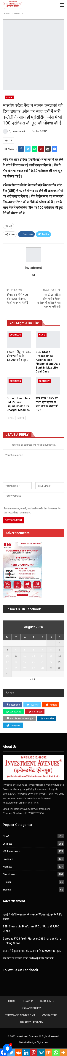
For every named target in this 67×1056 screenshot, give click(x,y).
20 (33, 661)
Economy (44, 381)
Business (15, 335)
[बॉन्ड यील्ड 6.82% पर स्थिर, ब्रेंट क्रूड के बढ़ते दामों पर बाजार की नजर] (48, 385)
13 (33, 655)
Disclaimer (47, 1001)
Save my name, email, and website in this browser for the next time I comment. (32, 510)
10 (7, 655)
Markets (7, 866)
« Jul (32, 679)
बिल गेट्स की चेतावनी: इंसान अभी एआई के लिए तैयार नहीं (28, 958)
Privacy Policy (31, 1008)
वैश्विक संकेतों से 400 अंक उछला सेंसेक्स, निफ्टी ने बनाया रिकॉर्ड (17, 298)
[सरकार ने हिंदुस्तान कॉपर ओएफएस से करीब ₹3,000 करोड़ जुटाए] (19, 339)
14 (42, 655)
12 (24, 655)
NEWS (9, 97)
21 (42, 661)
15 (51, 655)
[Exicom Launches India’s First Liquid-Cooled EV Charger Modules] (19, 385)
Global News (10, 874)
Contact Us (49, 1015)
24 (7, 668)
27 (33, 668)
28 (42, 668)
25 (16, 668)
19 (24, 661)
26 (24, 668)
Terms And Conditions (20, 1015)
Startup (7, 889)
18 (16, 661)
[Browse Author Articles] (33, 254)
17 (7, 661)
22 (51, 661)
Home (11, 1001)
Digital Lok (42, 1042)
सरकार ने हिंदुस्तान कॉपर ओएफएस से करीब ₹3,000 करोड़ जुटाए (32, 950)
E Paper (7, 881)
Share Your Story (31, 1022)
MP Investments (11, 851)
